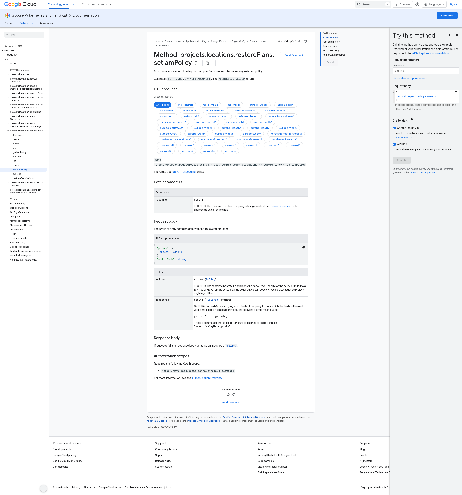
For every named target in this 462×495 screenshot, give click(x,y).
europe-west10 (231, 127)
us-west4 (209, 151)
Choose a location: (163, 97)
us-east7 (251, 145)
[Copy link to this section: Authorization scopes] (192, 356)
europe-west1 (203, 127)
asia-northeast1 (215, 110)
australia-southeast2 (173, 122)
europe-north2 (263, 122)
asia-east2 (189, 110)
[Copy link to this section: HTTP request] (180, 89)
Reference (26, 23)
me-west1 (234, 104)
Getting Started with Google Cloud (277, 455)
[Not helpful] (305, 41)
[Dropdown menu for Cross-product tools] (111, 4)
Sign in (454, 4)
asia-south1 (167, 116)
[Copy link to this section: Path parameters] (185, 182)
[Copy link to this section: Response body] (183, 338)
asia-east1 (166, 110)
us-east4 (209, 145)
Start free (447, 15)
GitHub (261, 449)
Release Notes (163, 460)
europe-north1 (235, 122)
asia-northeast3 (275, 110)
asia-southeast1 (219, 116)
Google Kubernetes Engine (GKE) (39, 15)
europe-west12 (259, 127)
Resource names (280, 206)
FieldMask (212, 299)
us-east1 (189, 145)
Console (405, 4)
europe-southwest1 (172, 127)
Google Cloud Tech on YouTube (377, 472)
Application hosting (196, 41)
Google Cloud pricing (64, 455)
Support (159, 455)
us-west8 (230, 151)
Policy (176, 252)
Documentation (86, 15)
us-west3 (187, 151)
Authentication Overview (207, 378)
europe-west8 (224, 133)
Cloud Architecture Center (272, 466)
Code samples (266, 460)
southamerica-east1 (249, 139)
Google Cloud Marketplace (68, 460)
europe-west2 (288, 127)
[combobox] (373, 4)
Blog (362, 449)
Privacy (76, 487)
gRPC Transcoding (184, 171)
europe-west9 (252, 133)
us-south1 (273, 145)
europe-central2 (206, 122)
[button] (23, 51)
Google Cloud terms (110, 487)
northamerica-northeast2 (175, 139)
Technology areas (59, 4)
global (165, 104)
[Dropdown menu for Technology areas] (74, 4)
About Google (60, 487)
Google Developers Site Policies (205, 420)
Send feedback (294, 55)
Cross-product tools (94, 4)
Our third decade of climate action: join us (148, 487)
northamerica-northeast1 (286, 133)
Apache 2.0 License (157, 420)
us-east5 (230, 145)
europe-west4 (196, 133)
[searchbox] (24, 35)
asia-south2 (191, 116)
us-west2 (166, 151)
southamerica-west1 (284, 139)
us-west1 (294, 145)
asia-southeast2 (248, 116)
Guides (8, 23)
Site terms (89, 487)
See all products (62, 449)
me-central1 (185, 104)
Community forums (166, 449)
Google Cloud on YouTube (374, 466)
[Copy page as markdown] (207, 63)
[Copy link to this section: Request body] (180, 221)
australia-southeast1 (281, 116)
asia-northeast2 (245, 110)
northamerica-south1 (214, 139)
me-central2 (210, 104)
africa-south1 (285, 104)
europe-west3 (169, 133)
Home (157, 41)
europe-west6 (259, 104)
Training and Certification (272, 472)
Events (363, 455)
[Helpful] (300, 41)
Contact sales (60, 466)
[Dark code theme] (304, 247)
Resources (46, 23)
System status (163, 466)
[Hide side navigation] (43, 488)
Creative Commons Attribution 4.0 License (244, 417)
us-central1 (167, 145)
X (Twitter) (366, 460)
